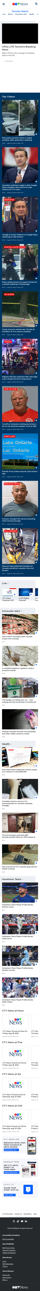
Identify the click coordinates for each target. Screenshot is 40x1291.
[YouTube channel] (22, 1221)
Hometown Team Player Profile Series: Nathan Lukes (17, 906)
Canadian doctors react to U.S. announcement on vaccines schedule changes (17, 803)
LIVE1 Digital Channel (24, 599)
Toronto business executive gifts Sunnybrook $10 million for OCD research (18, 836)
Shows (10, 14)
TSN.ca (4, 1266)
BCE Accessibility (8, 1239)
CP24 (4, 1261)
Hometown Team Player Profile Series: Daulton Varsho (17, 969)
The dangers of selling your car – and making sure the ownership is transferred (19, 701)
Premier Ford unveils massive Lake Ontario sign (19, 473)
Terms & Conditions (8, 1250)
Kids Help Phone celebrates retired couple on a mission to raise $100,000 (19, 771)
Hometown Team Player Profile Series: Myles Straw (17, 937)
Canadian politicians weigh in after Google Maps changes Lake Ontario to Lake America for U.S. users (19, 187)
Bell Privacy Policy (8, 1248)
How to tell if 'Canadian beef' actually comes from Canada (17, 638)
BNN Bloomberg (7, 1264)
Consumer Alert (21, 14)
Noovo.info (6, 1275)
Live (3, 14)
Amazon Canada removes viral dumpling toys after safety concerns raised (18, 733)
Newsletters (27, 1214)
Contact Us (18, 1214)
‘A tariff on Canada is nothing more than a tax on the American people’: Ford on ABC (19, 425)
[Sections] (4, 4)
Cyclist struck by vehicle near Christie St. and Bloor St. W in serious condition (18, 330)
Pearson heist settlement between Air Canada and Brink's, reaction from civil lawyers (18, 568)
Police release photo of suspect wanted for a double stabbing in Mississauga (19, 283)
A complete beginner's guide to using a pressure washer (18, 669)
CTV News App (7, 1214)
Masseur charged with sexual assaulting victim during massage (18, 520)
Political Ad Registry (9, 1253)
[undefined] (15, 1025)
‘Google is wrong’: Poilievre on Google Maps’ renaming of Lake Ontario (20, 236)
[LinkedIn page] (26, 1221)
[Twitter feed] (14, 1221)
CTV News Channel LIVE (8, 599)
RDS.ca (4, 1280)
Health (31, 14)
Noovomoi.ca (6, 1277)
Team (35, 1214)
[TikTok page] (18, 1221)
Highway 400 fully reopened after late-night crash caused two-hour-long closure (19, 378)
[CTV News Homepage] (20, 4)
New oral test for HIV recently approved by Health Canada (19, 868)
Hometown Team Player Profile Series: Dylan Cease (17, 1001)
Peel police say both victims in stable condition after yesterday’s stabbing (17, 139)
